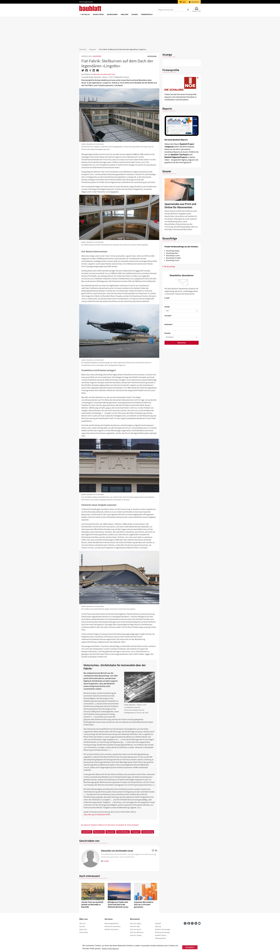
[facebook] (188, 923)
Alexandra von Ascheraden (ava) (104, 74)
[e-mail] (152, 850)
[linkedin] (155, 850)
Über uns (82, 923)
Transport (135, 832)
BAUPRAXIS (97, 56)
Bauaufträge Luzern (173, 255)
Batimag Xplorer (160, 938)
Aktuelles (85, 14)
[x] (185, 923)
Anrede (167, 307)
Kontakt (82, 926)
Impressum (83, 929)
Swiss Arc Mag (135, 926)
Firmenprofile (147, 14)
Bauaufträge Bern (172, 253)
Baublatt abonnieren (112, 929)
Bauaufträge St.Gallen (173, 258)
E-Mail (106, 861)
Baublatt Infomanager (162, 929)
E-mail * (167, 298)
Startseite (82, 49)
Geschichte (86, 832)
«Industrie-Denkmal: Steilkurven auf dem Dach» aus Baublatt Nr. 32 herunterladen (111, 825)
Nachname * (168, 324)
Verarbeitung (147, 832)
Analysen (124, 14)
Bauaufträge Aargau (173, 251)
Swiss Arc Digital (135, 923)
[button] (82, 221)
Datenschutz (83, 932)
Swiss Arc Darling (136, 935)
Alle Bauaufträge (169, 266)
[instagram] (192, 923)
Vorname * (168, 316)
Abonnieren (195, 2)
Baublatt (158, 923)
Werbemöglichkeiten (86, 2)
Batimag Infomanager (162, 932)
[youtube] (199, 923)
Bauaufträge (98, 14)
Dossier (134, 14)
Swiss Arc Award (135, 929)
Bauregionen (112, 14)
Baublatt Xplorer (160, 935)
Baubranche (99, 832)
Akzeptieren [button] (190, 947)
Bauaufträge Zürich (172, 260)
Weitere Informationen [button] (110, 948)
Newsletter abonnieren (113, 926)
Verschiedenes (123, 832)
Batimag (158, 926)
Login (184, 2)
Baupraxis (92, 49)
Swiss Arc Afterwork (136, 932)
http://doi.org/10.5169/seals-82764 (97, 814)
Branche (167, 333)
